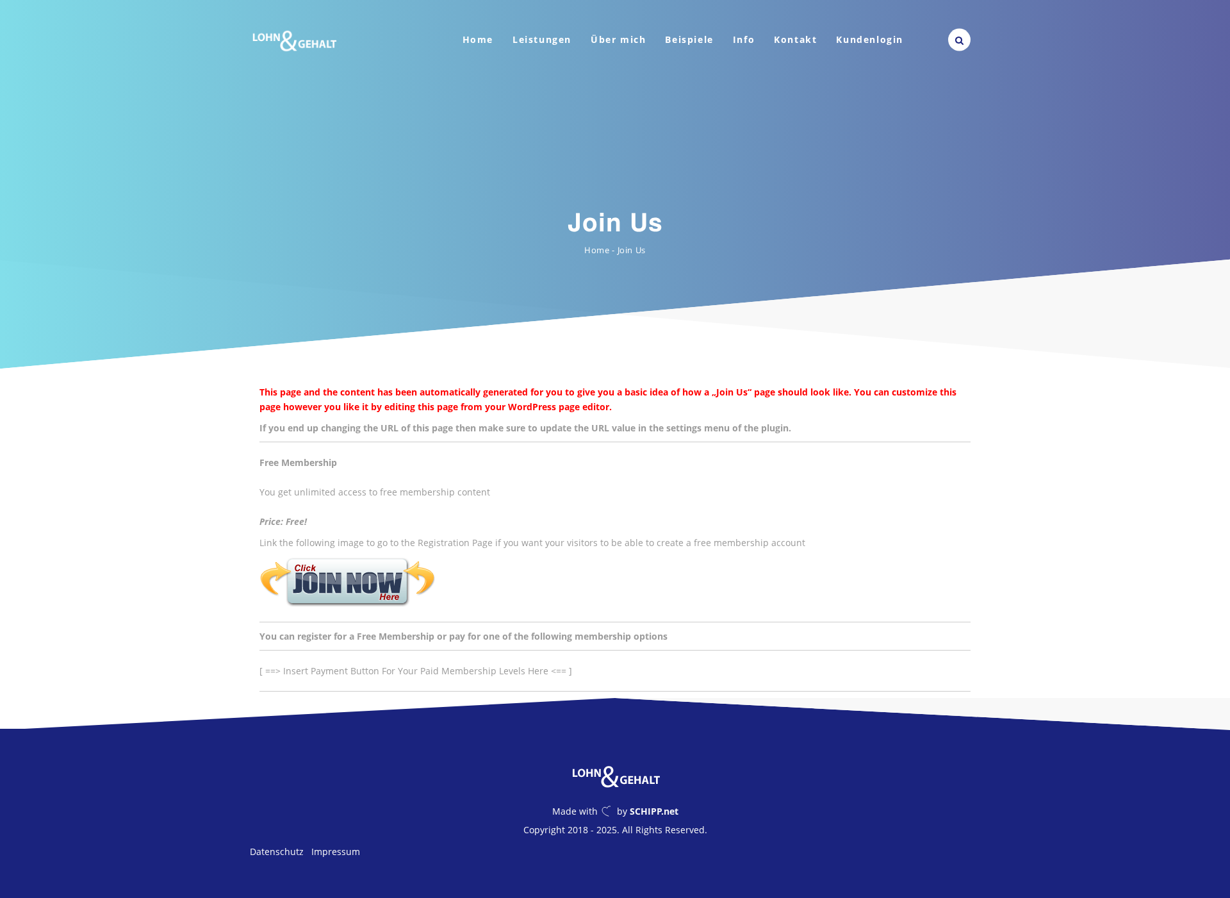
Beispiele (689, 39)
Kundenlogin (869, 39)
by (647, 811)
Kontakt (795, 39)
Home (478, 39)
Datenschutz (277, 851)
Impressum (335, 851)
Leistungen (541, 39)
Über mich (618, 39)
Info (744, 39)
